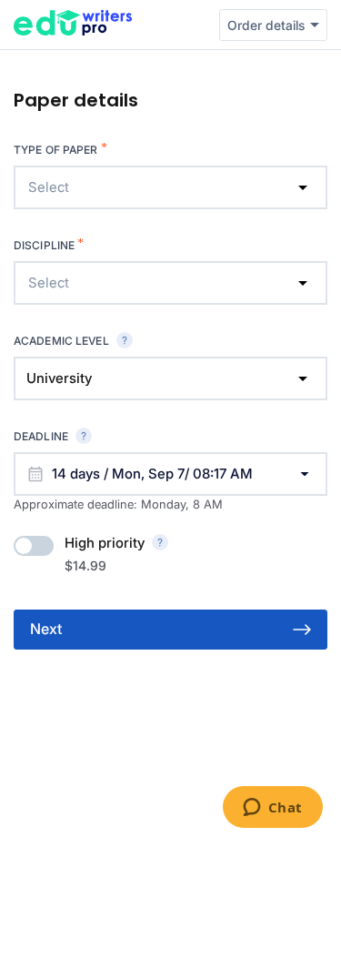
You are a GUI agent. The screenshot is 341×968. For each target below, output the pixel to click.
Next (46, 629)
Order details (266, 25)
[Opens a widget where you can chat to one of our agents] (272, 809)
